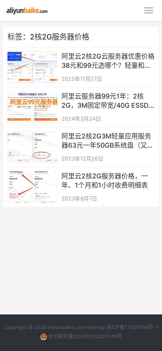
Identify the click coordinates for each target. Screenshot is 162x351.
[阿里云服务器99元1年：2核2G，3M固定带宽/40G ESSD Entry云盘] (32, 96)
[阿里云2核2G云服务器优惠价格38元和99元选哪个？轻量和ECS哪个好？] (32, 56)
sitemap (96, 327)
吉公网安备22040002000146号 (84, 336)
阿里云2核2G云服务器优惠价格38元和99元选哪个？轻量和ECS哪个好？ (108, 61)
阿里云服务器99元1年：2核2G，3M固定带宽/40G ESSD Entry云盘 (105, 101)
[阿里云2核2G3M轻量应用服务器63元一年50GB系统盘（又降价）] (32, 136)
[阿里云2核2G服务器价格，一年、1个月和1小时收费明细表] (32, 176)
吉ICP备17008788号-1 (132, 327)
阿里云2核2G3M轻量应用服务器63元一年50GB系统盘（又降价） (107, 141)
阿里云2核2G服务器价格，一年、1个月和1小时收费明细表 (104, 180)
